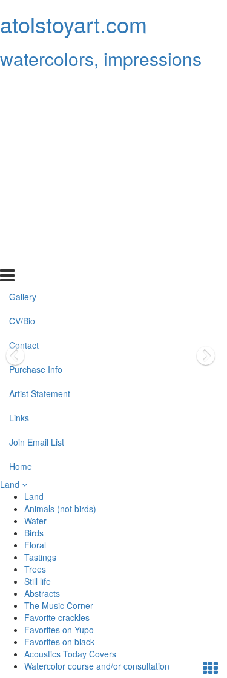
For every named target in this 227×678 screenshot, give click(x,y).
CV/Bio (22, 111)
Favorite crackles (57, 617)
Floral (35, 545)
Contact (24, 135)
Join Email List (36, 232)
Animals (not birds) (60, 508)
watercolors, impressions (101, 58)
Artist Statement (39, 183)
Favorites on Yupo (59, 630)
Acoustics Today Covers (70, 654)
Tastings (40, 557)
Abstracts (42, 593)
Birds (34, 533)
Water (35, 521)
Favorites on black (59, 642)
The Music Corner (58, 605)
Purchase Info (35, 159)
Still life (37, 581)
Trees (35, 569)
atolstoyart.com (73, 23)
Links (19, 208)
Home (20, 255)
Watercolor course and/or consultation (96, 666)
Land (11, 484)
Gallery (22, 87)
